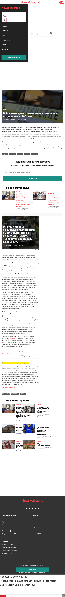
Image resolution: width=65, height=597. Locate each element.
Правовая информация (9, 531)
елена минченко (6, 393)
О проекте (5, 519)
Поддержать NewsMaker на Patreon (13, 534)
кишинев (12, 154)
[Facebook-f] (26, 508)
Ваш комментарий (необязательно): (19, 585)
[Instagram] (32, 508)
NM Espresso (36, 519)
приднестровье (14, 393)
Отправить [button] (3, 596)
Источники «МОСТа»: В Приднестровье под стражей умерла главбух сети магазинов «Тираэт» (44, 410)
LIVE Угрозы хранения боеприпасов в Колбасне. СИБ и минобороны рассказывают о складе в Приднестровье (43, 431)
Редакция (5, 522)
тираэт (22, 393)
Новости (5, 223)
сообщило (12, 338)
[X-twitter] (29, 508)
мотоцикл (27, 154)
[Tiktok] (35, 508)
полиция (35, 154)
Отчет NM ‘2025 (37, 534)
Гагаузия (35, 525)
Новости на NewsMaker (23, 208)
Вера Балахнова (8, 120)
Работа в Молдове (38, 528)
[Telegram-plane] (38, 508)
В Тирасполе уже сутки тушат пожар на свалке (43, 444)
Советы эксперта (37, 531)
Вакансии (5, 528)
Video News (19, 191)
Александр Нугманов (21, 433)
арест (5, 154)
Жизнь (5, 109)
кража (19, 154)
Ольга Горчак (7, 245)
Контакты (5, 525)
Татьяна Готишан (20, 450)
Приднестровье (37, 522)
